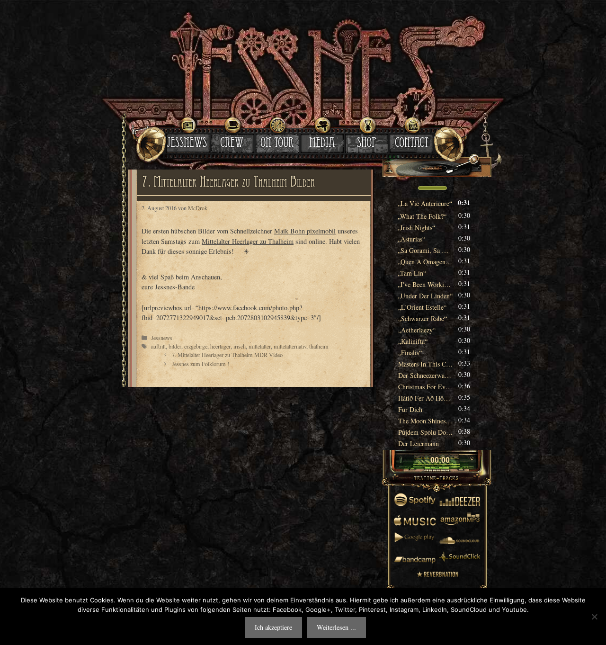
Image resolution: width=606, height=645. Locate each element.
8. (425, 284)
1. (425, 203)
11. (422, 318)
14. (410, 353)
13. (413, 341)
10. (422, 307)
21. (425, 432)
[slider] (432, 187)
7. (412, 273)
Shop (366, 144)
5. (425, 250)
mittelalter (260, 346)
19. (410, 409)
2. (422, 216)
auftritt (158, 346)
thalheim (319, 346)
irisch (239, 346)
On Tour (277, 144)
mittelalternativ (290, 346)
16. (425, 375)
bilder (175, 346)
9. (425, 295)
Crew (231, 144)
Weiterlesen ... (336, 627)
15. (425, 364)
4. (411, 238)
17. (425, 387)
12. (417, 330)
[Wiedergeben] (422, 461)
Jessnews (187, 144)
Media (322, 144)
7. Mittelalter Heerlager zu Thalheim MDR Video (227, 354)
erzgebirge (195, 346)
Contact (411, 144)
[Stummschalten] (406, 188)
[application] (436, 188)
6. (425, 261)
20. (425, 421)
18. (425, 398)
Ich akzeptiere (273, 627)
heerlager (220, 346)
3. (416, 227)
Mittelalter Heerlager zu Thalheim (248, 241)
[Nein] (594, 616)
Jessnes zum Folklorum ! (200, 363)
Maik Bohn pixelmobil (305, 230)
